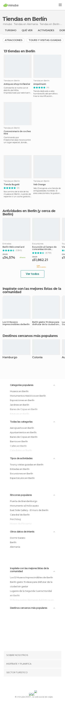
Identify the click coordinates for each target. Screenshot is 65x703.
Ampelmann (39, 84)
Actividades (46, 30)
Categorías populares (21, 385)
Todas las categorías (21, 421)
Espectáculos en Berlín (22, 478)
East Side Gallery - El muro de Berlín (29, 510)
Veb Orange (39, 184)
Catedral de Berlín (20, 514)
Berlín (13, 542)
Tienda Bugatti (12, 184)
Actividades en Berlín (19, 211)
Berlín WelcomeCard (13, 247)
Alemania (15, 546)
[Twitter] (31, 684)
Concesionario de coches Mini (17, 132)
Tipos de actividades (21, 458)
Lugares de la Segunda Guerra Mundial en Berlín (31, 593)
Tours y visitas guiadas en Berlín (26, 464)
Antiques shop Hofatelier (17, 84)
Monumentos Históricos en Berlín (28, 395)
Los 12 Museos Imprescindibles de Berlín (16, 323)
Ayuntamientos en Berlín (23, 432)
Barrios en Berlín (19, 441)
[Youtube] (40, 684)
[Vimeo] (36, 684)
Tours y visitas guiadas (45, 40)
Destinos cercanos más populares (30, 335)
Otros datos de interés (22, 531)
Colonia (37, 357)
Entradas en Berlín (20, 469)
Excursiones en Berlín (21, 473)
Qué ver (27, 30)
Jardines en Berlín (19, 404)
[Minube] (10, 5)
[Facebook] (27, 684)
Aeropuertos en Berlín (22, 428)
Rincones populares (21, 494)
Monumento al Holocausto (24, 505)
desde (5, 254)
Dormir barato (17, 537)
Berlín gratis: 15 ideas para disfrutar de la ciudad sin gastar (45, 323)
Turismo (10, 30)
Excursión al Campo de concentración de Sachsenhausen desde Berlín (44, 248)
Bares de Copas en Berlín (24, 437)
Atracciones (13, 40)
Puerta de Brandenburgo (23, 501)
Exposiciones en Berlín (22, 400)
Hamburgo (9, 357)
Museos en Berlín (19, 391)
